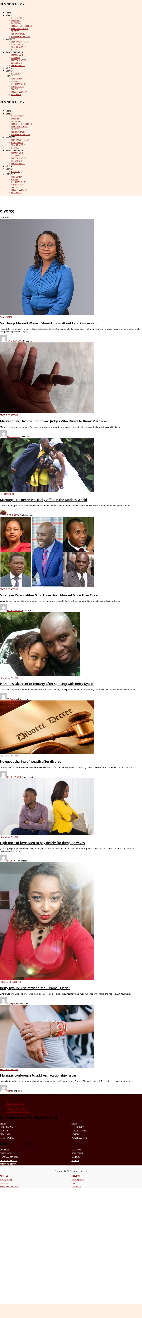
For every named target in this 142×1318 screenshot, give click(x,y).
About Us (4, 1176)
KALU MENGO (13, 436)
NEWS (74, 1123)
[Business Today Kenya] (12, 105)
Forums (75, 1183)
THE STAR (11, 860)
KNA (9, 1090)
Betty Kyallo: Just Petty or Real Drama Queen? (35, 988)
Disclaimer (5, 1183)
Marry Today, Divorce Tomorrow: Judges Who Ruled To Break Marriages (54, 421)
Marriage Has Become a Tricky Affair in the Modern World (43, 500)
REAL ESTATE (77, 1153)
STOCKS (75, 1160)
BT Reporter (12, 699)
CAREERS (4, 1130)
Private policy (78, 1179)
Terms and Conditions (10, 1186)
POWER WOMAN (79, 1138)
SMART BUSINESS (8, 1164)
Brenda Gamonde (15, 610)
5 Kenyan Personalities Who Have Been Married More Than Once (49, 595)
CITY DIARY (5, 1134)
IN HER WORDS (7, 1138)
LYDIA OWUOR (14, 341)
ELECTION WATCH (8, 1127)
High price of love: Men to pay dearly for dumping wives (42, 843)
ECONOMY (76, 1150)
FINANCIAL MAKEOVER (10, 1157)
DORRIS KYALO (14, 515)
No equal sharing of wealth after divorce (30, 761)
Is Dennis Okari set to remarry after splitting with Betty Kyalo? (47, 684)
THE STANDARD (14, 777)
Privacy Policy (6, 1179)
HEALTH (75, 1134)
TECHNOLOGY (78, 1127)
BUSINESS (4, 1150)
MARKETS (76, 1157)
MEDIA (3, 1123)
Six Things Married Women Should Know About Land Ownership (48, 323)
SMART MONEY (7, 1153)
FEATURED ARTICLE (80, 1130)
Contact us (76, 1186)
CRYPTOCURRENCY (8, 1160)
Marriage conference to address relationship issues (38, 1075)
